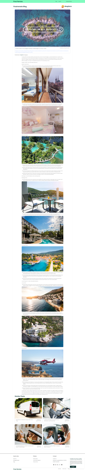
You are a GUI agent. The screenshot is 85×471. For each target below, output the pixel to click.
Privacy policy (35, 458)
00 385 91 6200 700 (56, 461)
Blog (56, 1)
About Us (14, 458)
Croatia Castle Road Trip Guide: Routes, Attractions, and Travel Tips (51, 420)
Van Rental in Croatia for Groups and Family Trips (24, 420)
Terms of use (64, 468)
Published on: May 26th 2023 (64, 47)
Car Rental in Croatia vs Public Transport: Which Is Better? (52, 446)
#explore (68, 6)
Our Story (59, 468)
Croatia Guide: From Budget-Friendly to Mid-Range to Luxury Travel (30, 48)
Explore (22, 54)
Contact (59, 1)
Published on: (38, 420)
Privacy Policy (70, 468)
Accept (72, 466)
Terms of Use (35, 461)
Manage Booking (69, 1)
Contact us (54, 458)
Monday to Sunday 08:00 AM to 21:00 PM (59, 460)
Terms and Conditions (37, 460)
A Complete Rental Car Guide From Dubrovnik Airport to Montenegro (24, 446)
